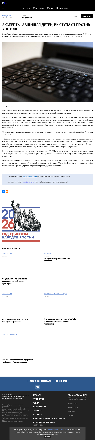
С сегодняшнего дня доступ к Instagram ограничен (15, 320)
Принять (48, 436)
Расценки (37, 414)
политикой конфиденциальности (57, 429)
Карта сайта (71, 411)
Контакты (37, 410)
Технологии (7, 253)
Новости (26, 8)
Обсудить (86, 16)
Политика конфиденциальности (48, 418)
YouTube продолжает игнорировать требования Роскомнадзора (17, 361)
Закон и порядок (60, 294)
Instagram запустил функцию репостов (57, 259)
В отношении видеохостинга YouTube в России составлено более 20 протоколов (60, 321)
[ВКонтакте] (3, 191)
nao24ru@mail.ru (73, 407)
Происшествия (63, 8)
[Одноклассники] (7, 191)
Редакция (27, 17)
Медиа (50, 8)
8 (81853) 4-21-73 (73, 403)
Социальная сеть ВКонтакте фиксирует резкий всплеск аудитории (14, 281)
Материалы (38, 8)
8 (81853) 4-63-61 (37, 425)
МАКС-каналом (29, 182)
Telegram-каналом (30, 177)
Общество (7, 15)
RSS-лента (71, 415)
